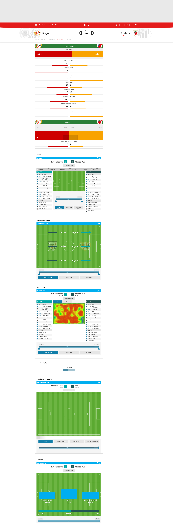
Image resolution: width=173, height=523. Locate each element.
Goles (45, 513)
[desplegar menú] (36, 25)
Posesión (73, 169)
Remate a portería (61, 513)
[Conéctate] (127, 25)
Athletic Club (89, 172)
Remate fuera (76, 513)
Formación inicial (41, 389)
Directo (43, 40)
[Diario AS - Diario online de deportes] (86, 25)
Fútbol (51, 25)
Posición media (51, 389)
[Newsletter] (122, 25)
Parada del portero (95, 169)
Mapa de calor (57, 301)
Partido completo (59, 208)
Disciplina (84, 169)
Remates (41, 169)
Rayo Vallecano (41, 172)
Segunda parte (78, 208)
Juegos (116, 25)
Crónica (68, 40)
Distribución (53, 169)
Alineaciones (51, 40)
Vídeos (57, 25)
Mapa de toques (67, 301)
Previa (37, 40)
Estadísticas (60, 40)
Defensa (62, 169)
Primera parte (69, 207)
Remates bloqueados (92, 513)
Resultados (42, 25)
